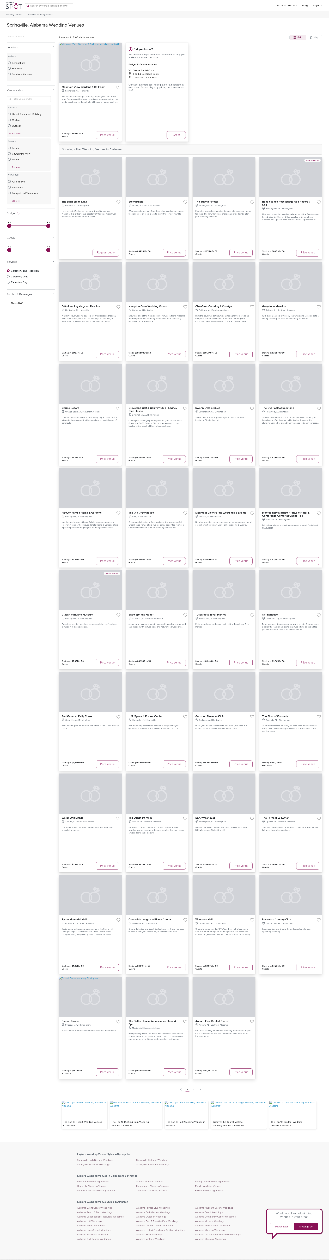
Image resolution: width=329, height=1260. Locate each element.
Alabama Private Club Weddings (153, 1207)
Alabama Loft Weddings (89, 1221)
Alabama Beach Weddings (209, 1212)
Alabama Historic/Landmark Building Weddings (160, 1230)
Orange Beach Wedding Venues (212, 1181)
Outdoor (16, 125)
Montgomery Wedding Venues (152, 1186)
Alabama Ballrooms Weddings (92, 1234)
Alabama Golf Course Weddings (94, 1239)
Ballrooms (17, 187)
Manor (15, 159)
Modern (16, 120)
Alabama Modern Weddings (209, 1221)
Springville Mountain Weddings (93, 1164)
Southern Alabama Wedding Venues (96, 1190)
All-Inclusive (18, 181)
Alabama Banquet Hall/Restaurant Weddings (100, 1216)
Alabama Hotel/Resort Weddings (94, 1230)
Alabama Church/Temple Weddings (154, 1225)
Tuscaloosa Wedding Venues (151, 1190)
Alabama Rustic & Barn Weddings (94, 1212)
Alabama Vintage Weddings (150, 1239)
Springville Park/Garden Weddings (95, 1160)
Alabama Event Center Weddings (94, 1207)
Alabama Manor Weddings (91, 1225)
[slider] (9, 226)
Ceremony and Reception (25, 270)
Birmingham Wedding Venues (93, 1181)
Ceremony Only (19, 276)
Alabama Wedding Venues (40, 14)
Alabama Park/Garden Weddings (153, 1212)
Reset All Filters (16, 36)
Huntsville (17, 68)
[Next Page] (200, 1089)
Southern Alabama (22, 74)
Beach (15, 148)
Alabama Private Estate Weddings (212, 1225)
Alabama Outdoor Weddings (151, 1216)
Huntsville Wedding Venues (92, 1186)
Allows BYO (17, 303)
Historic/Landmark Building (26, 114)
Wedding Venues (14, 14)
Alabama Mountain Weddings (210, 1239)
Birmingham (18, 63)
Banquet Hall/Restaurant (25, 193)
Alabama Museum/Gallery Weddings (214, 1207)
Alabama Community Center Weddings (215, 1216)
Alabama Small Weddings (149, 1234)
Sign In (317, 5)
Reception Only (19, 282)
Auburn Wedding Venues (149, 1181)
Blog (305, 5)
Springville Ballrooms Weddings (153, 1164)
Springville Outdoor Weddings (152, 1160)
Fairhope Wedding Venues (209, 1190)
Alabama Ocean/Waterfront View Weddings (218, 1234)
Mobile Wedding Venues (208, 1186)
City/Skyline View (21, 153)
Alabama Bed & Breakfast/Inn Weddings (157, 1221)
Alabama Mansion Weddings (210, 1230)
